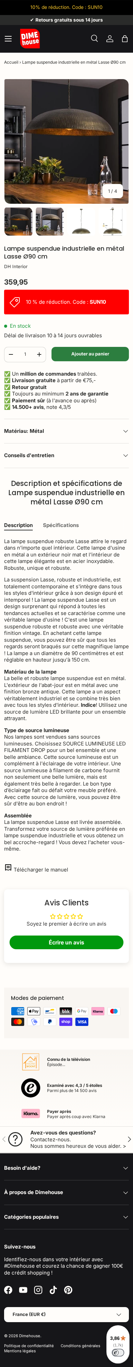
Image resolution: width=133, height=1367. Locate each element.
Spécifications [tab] (61, 525)
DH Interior (16, 266)
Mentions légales (20, 1351)
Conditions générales (80, 1345)
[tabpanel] (66, 695)
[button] (124, 38)
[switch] (118, 1352)
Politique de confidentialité (29, 1345)
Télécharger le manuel (41, 869)
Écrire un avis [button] (66, 942)
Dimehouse (29, 1335)
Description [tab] (18, 525)
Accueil (11, 62)
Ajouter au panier (90, 353)
